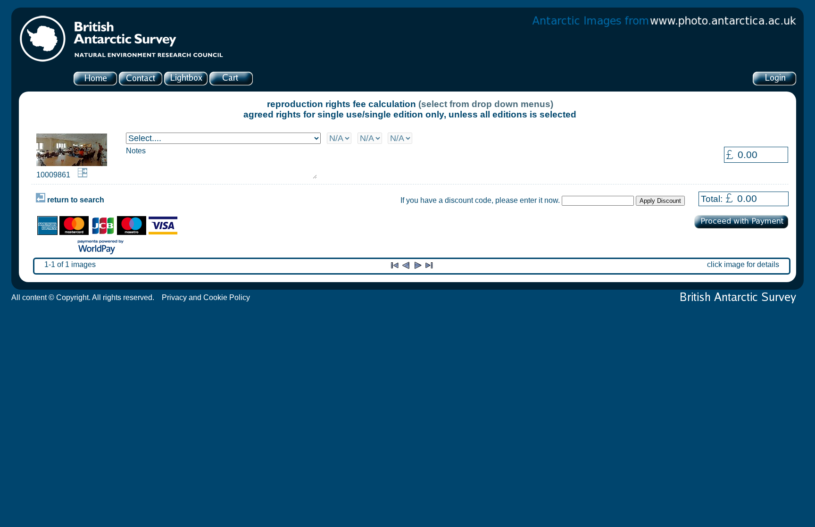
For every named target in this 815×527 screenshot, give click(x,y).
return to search (74, 200)
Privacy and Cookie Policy (206, 297)
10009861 (53, 175)
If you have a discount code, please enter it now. (480, 200)
